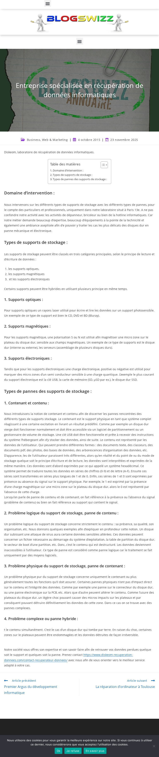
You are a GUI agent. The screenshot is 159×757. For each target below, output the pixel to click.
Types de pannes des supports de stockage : (80, 179)
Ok (58, 750)
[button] (47, 3)
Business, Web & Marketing (47, 140)
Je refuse (72, 750)
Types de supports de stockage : (72, 175)
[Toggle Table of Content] (102, 164)
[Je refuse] (154, 746)
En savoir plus (95, 750)
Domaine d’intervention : (68, 170)
